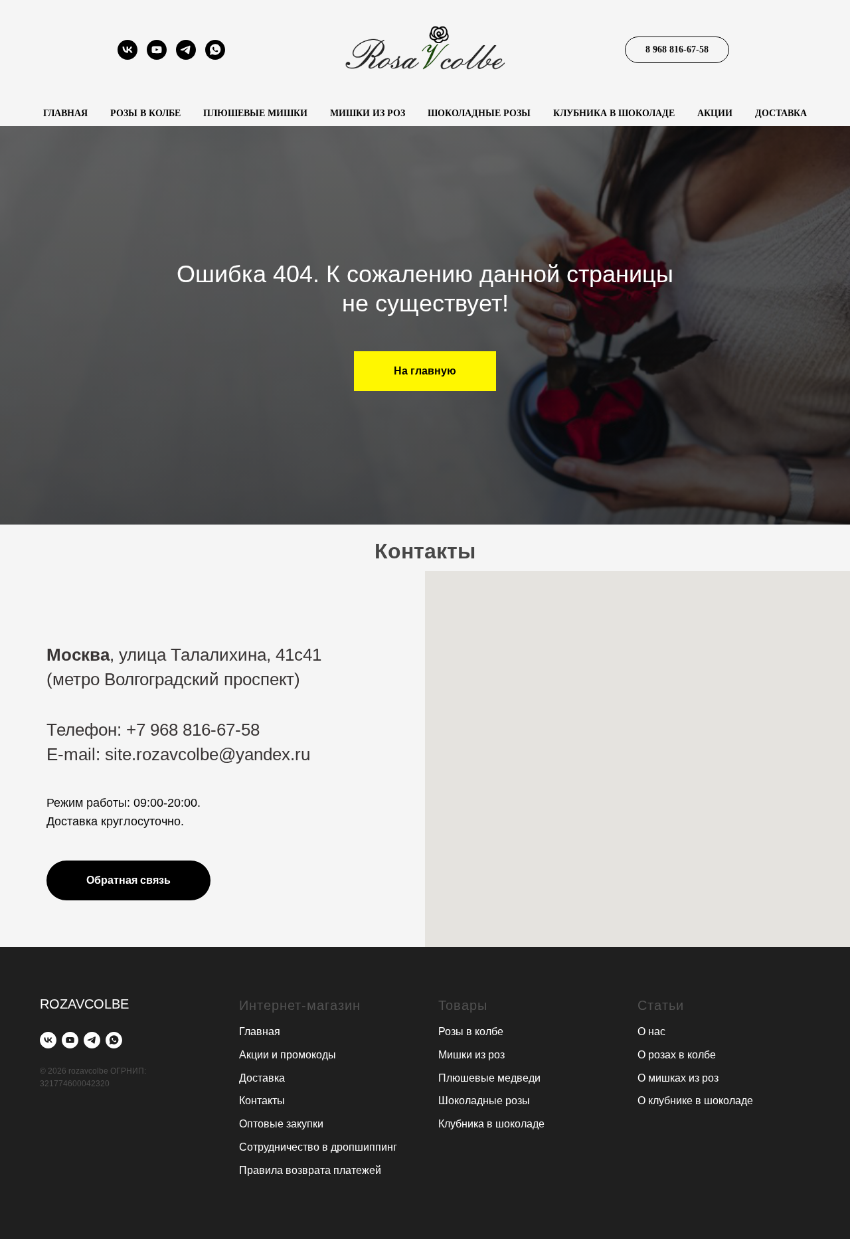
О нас (651, 1031)
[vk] (127, 56)
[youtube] (157, 56)
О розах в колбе (677, 1054)
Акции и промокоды (287, 1054)
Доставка (781, 113)
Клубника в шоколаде (614, 113)
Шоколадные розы (479, 113)
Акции (714, 113)
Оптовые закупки (281, 1123)
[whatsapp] (215, 56)
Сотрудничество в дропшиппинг (318, 1147)
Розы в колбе (145, 113)
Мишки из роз (367, 113)
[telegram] (186, 56)
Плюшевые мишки (255, 113)
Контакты (262, 1100)
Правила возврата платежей (310, 1170)
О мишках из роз (678, 1078)
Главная (65, 113)
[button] (128, 880)
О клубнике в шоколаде (695, 1100)
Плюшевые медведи (489, 1078)
